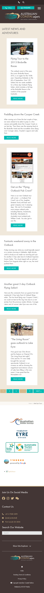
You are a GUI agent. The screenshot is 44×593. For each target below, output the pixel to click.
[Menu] (39, 8)
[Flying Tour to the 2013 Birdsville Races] (22, 48)
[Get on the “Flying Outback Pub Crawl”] (22, 167)
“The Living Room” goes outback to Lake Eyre (22, 343)
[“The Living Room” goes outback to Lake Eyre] (22, 329)
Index (22, 571)
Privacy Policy (22, 579)
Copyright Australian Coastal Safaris (23, 583)
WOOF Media (25, 587)
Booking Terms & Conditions (22, 575)
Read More (19, 98)
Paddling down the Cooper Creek (21, 114)
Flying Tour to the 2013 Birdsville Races (19, 62)
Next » (38, 391)
